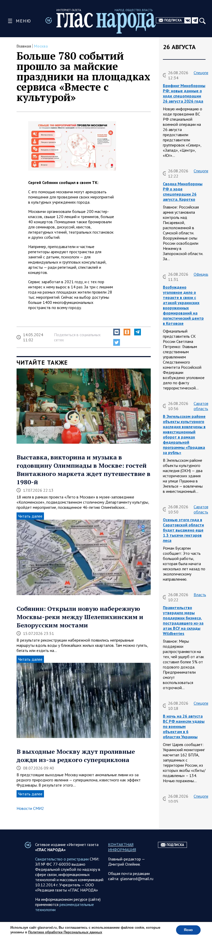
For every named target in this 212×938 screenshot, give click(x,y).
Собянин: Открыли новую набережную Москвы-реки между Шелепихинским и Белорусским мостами (80, 616)
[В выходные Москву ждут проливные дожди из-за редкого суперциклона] (84, 701)
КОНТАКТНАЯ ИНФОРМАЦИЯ (122, 847)
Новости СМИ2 (30, 808)
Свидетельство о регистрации (62, 859)
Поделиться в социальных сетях (77, 337)
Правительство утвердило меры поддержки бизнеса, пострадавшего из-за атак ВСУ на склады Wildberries (183, 620)
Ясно (188, 929)
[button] (116, 332)
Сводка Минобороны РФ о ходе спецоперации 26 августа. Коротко (182, 191)
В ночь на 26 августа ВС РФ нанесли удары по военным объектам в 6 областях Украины (184, 726)
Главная (24, 46)
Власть (200, 594)
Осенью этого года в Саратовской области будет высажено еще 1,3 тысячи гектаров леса (183, 530)
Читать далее (30, 516)
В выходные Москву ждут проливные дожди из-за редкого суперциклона (76, 755)
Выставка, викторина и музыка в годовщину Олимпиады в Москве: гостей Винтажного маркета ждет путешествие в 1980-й (83, 469)
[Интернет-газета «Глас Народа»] (106, 23)
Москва (41, 46)
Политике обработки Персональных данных (65, 932)
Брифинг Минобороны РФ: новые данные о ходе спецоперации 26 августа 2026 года (184, 93)
